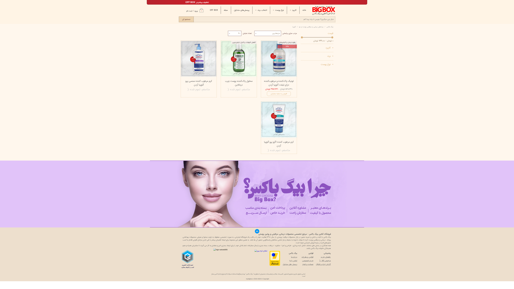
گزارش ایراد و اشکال (323, 264)
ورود (196, 10)
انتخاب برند (262, 10)
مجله (226, 10)
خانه (304, 10)
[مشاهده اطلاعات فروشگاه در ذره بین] (261, 251)
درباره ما (294, 257)
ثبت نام (189, 10)
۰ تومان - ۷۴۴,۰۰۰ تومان (323, 40)
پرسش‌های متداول (241, 10)
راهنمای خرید (326, 257)
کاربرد (294, 10)
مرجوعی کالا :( (325, 260)
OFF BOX (214, 10)
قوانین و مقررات (307, 257)
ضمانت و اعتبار (307, 264)
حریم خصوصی (307, 260)
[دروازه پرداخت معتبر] (274, 265)
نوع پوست (279, 10)
